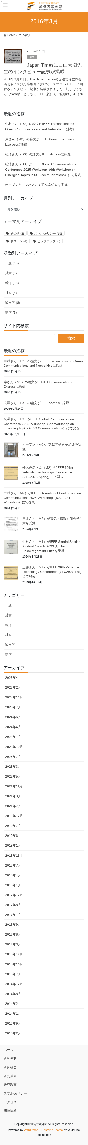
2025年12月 (14, 697)
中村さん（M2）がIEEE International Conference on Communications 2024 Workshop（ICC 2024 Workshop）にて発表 (42, 497)
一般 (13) (12, 263)
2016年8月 (13, 934)
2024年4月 (13, 727)
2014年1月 (13, 1013)
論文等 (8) (12, 303)
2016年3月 (13, 944)
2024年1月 (13, 737)
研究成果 (10, 1076)
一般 (8, 605)
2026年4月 (13, 677)
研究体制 (10, 1058)
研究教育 (10, 1085)
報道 (32, 57)
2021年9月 (13, 796)
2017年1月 (13, 915)
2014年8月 (13, 994)
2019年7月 (13, 826)
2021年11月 (14, 786)
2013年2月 (13, 1033)
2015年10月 (14, 964)
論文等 (10, 645)
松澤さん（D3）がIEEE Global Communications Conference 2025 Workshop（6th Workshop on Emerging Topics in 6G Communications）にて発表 (43, 169)
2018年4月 (13, 875)
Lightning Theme (52, 1130)
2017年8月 (13, 905)
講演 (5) (11, 312)
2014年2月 (13, 1004)
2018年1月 (13, 885)
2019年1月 (13, 845)
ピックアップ (48, 241)
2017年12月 (14, 895)
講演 (8, 654)
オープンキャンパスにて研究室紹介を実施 (36, 185)
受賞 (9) (11, 273)
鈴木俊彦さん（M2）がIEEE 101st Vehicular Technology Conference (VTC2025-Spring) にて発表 (47, 472)
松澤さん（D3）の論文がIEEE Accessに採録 (38, 154)
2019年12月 (14, 816)
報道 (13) (12, 283)
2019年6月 (13, 835)
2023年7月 (13, 757)
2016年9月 (13, 924)
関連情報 (10, 1111)
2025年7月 (13, 707)
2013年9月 (13, 1023)
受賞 (8, 615)
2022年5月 (13, 776)
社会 (8, 635)
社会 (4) (11, 293)
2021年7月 (13, 806)
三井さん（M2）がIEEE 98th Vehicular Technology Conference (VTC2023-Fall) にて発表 (51, 571)
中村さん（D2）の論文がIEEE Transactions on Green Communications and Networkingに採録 (39, 126)
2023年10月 (14, 747)
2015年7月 (13, 974)
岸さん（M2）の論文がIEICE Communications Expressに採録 (39, 141)
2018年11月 (14, 855)
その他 (17, 233)
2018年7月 (13, 865)
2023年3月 (13, 766)
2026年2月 (13, 687)
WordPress (31, 1130)
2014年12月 (14, 984)
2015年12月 (14, 954)
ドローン (18, 241)
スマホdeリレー (48, 233)
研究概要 (10, 1067)
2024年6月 (13, 717)
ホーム (8, 1050)
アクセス (10, 1102)
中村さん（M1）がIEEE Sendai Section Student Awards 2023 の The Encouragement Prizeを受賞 (51, 546)
